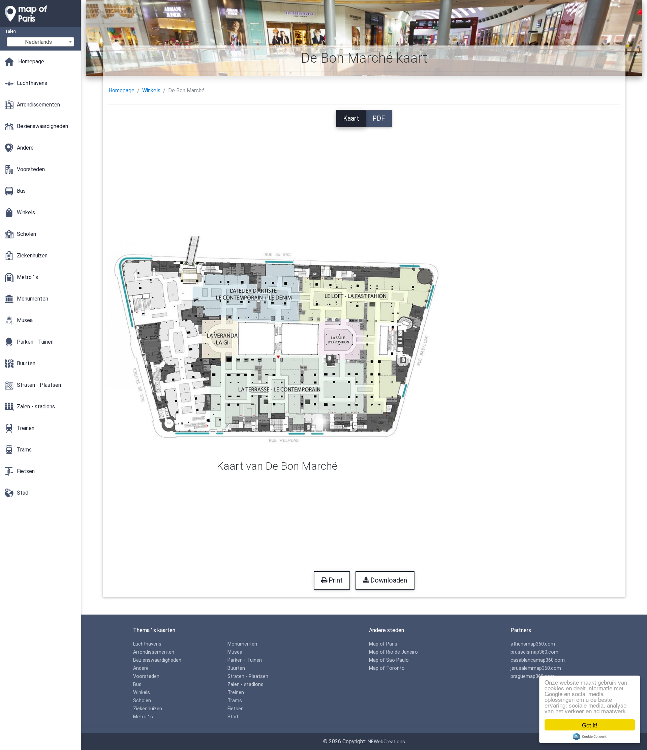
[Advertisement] (364, 174)
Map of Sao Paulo (389, 660)
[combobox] (40, 41)
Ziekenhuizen (147, 709)
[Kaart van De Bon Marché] (277, 344)
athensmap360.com (533, 644)
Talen (10, 31)
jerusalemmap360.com (536, 668)
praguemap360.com (533, 676)
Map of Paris (383, 644)
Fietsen (235, 709)
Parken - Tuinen (244, 660)
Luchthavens (147, 644)
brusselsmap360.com (534, 652)
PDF (378, 118)
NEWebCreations (386, 742)
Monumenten (242, 644)
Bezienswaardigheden (157, 660)
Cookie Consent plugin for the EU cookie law (590, 736)
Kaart (351, 118)
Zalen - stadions (245, 684)
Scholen (142, 701)
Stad (232, 717)
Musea (234, 652)
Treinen (235, 692)
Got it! (589, 725)
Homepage (121, 90)
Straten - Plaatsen (247, 676)
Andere (141, 668)
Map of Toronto (387, 668)
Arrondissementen (153, 652)
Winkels (151, 90)
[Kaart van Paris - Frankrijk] (40, 23)
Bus (137, 684)
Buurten (236, 668)
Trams (234, 701)
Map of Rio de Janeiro (393, 652)
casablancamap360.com (538, 660)
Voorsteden (146, 676)
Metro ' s (143, 717)
